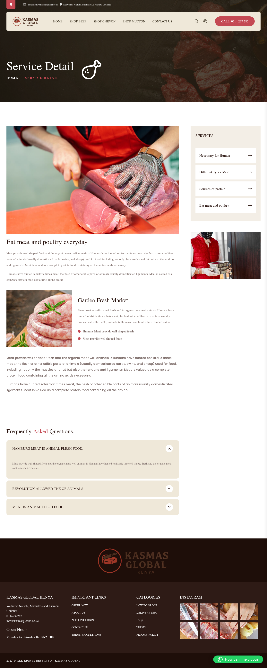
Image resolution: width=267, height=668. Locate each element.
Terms (141, 627)
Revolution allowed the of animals (47, 488)
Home (58, 21)
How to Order (146, 605)
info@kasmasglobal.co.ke (46, 4)
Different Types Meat (214, 172)
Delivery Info (146, 612)
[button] (238, 659)
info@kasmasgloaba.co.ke (22, 621)
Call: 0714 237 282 (234, 21)
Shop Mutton (134, 21)
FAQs (139, 620)
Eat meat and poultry (214, 205)
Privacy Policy (147, 634)
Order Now (80, 605)
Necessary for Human (214, 155)
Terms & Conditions (86, 634)
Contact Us (162, 21)
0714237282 (14, 616)
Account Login (83, 620)
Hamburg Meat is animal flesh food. (47, 448)
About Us (78, 612)
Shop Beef (78, 21)
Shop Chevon (104, 21)
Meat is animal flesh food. (38, 507)
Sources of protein (212, 188)
